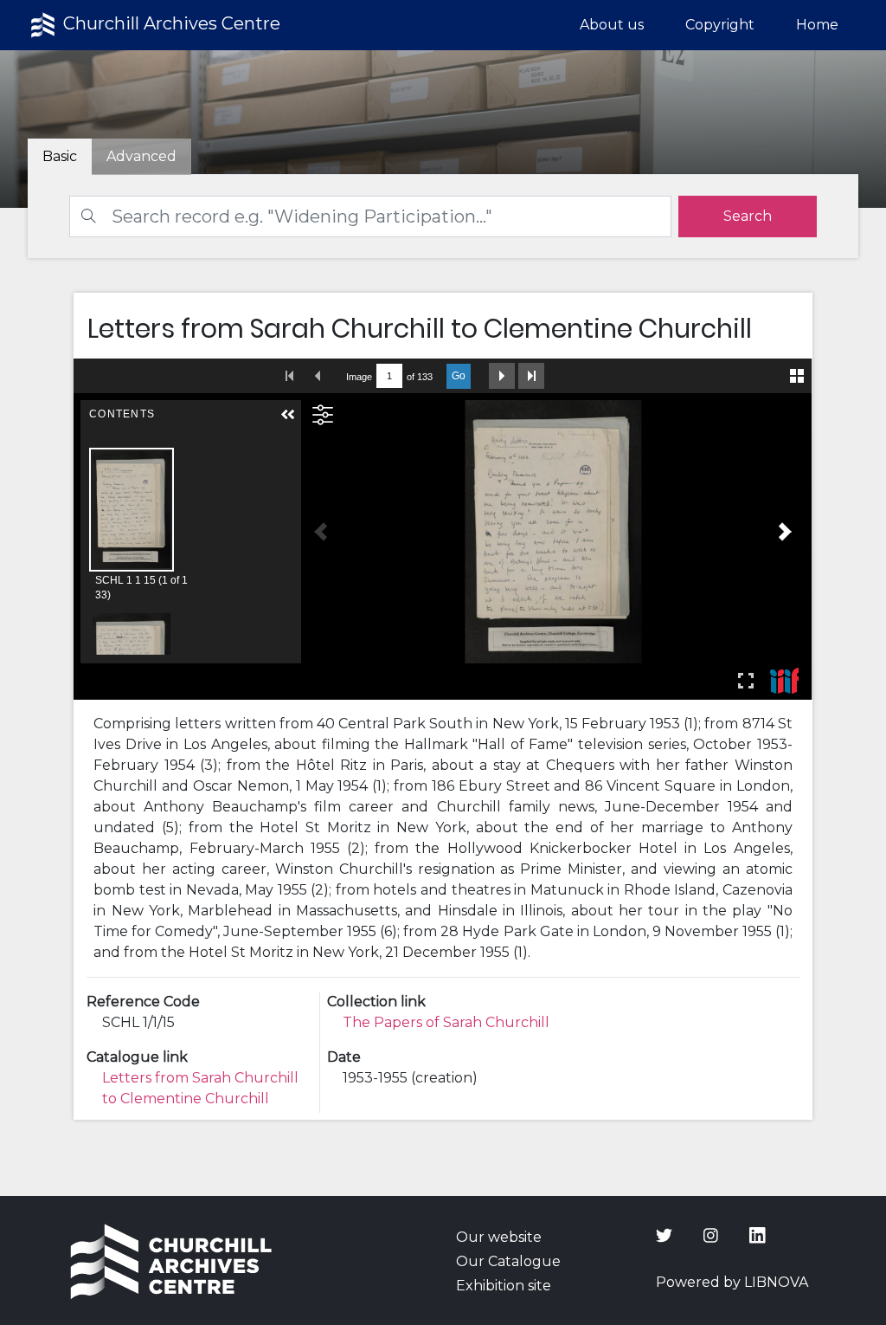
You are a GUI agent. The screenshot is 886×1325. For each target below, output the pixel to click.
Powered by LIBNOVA (732, 1282)
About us (612, 24)
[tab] (141, 157)
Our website (499, 1237)
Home (817, 24)
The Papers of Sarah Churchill (446, 1022)
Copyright (719, 24)
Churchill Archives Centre (169, 23)
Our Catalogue (508, 1261)
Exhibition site (503, 1285)
